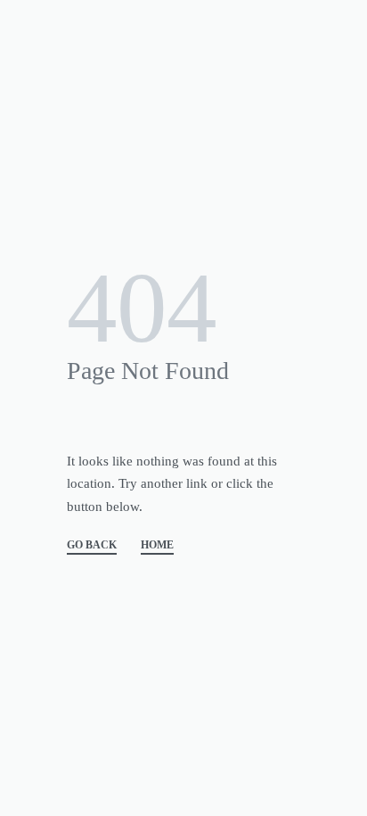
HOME (157, 545)
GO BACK (92, 545)
